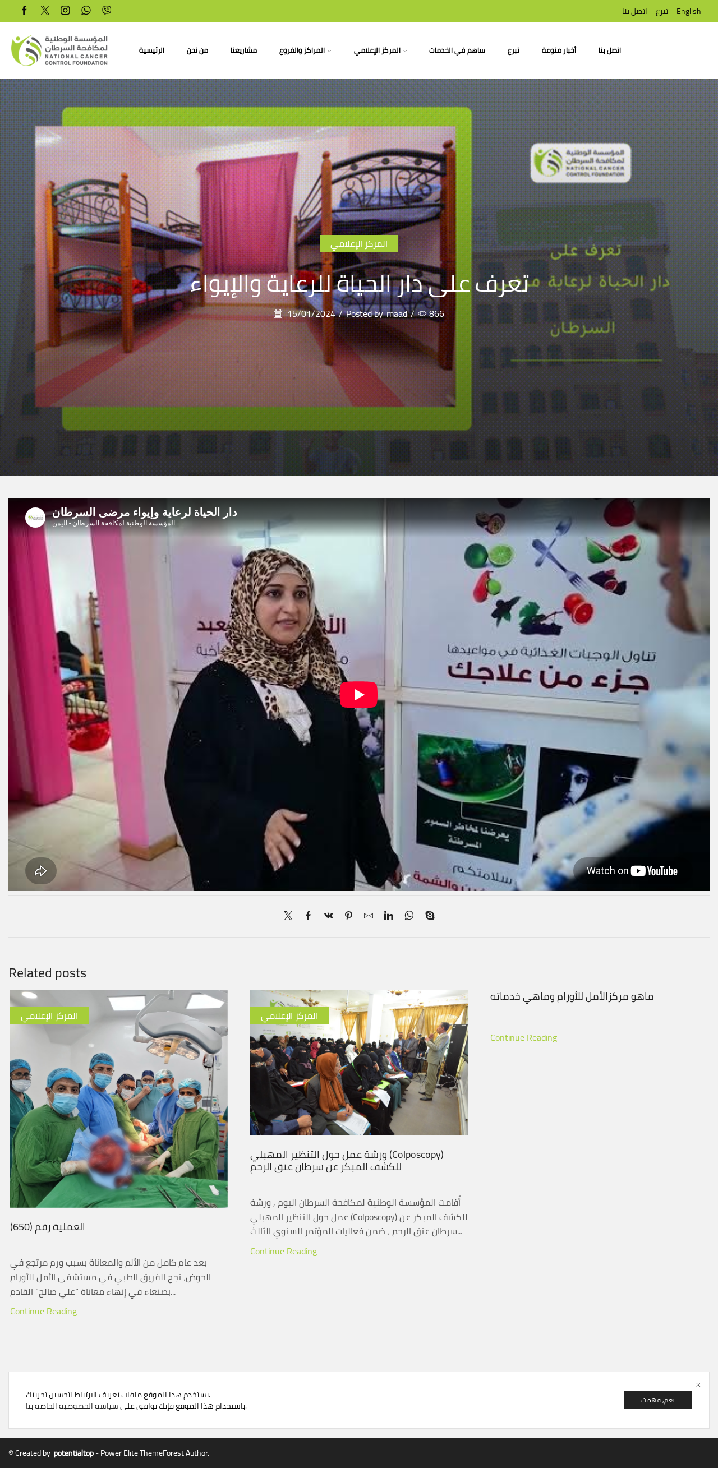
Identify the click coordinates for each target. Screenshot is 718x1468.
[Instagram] (65, 11)
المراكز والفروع (302, 50)
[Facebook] (24, 11)
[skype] (427, 916)
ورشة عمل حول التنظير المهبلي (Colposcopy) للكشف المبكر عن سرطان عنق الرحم (347, 1160)
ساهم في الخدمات (457, 50)
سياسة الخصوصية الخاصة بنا (72, 1405)
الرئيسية (151, 50)
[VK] (329, 916)
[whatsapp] (86, 11)
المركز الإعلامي (377, 50)
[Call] (107, 11)
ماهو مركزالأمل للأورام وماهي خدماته (572, 995)
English (688, 11)
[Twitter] (45, 11)
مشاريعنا (244, 50)
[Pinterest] (348, 916)
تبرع (662, 11)
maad (396, 313)
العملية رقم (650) (47, 1226)
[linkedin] (389, 916)
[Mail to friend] (368, 916)
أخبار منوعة (559, 50)
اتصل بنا (634, 11)
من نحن (197, 50)
